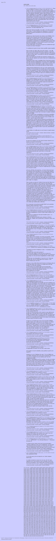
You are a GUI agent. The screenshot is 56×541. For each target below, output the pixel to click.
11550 (33, 499)
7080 (25, 515)
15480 (31, 483)
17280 (31, 476)
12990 (40, 493)
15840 (25, 482)
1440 (39, 532)
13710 (28, 490)
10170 (52, 504)
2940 (44, 527)
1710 (49, 531)
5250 (47, 520)
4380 (54, 522)
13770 (52, 489)
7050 (27, 515)
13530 (46, 490)
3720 (44, 524)
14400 (49, 487)
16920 (37, 477)
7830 (27, 512)
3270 (49, 526)
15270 (52, 483)
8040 (42, 511)
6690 (25, 516)
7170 (49, 513)
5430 (32, 520)
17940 (25, 473)
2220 (39, 529)
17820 (37, 473)
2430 (54, 528)
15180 (31, 484)
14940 (25, 485)
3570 (25, 526)
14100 (49, 488)
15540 (25, 483)
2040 (54, 529)
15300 (49, 483)
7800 (30, 512)
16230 (46, 479)
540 (41, 534)
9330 (32, 507)
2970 (42, 527)
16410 (28, 479)
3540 (27, 526)
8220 (27, 511)
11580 (31, 499)
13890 (40, 489)
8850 (39, 509)
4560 (39, 522)
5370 (37, 520)
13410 (28, 492)
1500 (34, 532)
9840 (52, 505)
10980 (31, 501)
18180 (31, 472)
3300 (47, 526)
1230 (25, 533)
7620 (44, 512)
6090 (42, 517)
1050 (39, 533)
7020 (30, 515)
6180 (34, 517)
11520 (36, 499)
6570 (34, 516)
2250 (37, 529)
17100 (49, 476)
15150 (34, 484)
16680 (31, 478)
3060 (34, 527)
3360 (42, 526)
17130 (46, 476)
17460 (43, 474)
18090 (40, 472)
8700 (52, 509)
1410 (42, 532)
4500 (44, 522)
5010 (34, 521)
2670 (34, 528)
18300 (49, 471)
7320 (37, 513)
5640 (47, 518)
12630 (46, 494)
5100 (27, 521)
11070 (51, 500)
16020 (37, 481)
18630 (46, 470)
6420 (47, 516)
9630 (39, 506)
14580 (31, 487)
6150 (37, 517)
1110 (34, 533)
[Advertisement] (11, 13)
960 (46, 533)
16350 (34, 479)
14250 (34, 488)
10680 (31, 503)
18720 (37, 470)
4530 (42, 522)
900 (49, 533)
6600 (32, 516)
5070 (30, 521)
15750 (34, 482)
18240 (25, 472)
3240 (52, 526)
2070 (52, 529)
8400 (44, 510)
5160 (54, 520)
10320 (37, 504)
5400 (34, 520)
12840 (25, 494)
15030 (46, 484)
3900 (30, 524)
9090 (52, 507)
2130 (47, 529)
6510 (39, 516)
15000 (49, 484)
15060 (43, 484)
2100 (49, 529)
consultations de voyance (45, 306)
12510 (28, 495)
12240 (25, 496)
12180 (31, 496)
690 (32, 534)
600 (38, 534)
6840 (44, 515)
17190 (40, 476)
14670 (52, 485)
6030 (47, 517)
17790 (40, 473)
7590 (47, 512)
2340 (30, 529)
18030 (46, 472)
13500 (49, 490)
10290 (40, 504)
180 (34, 535)
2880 (49, 527)
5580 (52, 518)
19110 (28, 468)
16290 (40, 479)
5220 (49, 520)
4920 (42, 521)
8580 (30, 510)
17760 (43, 473)
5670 (44, 518)
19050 (34, 468)
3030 (37, 527)
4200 (37, 523)
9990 (40, 505)
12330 (46, 495)
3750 (42, 524)
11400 (48, 499)
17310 (28, 476)
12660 (43, 494)
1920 (32, 531)
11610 (28, 499)
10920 (37, 501)
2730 (30, 528)
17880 (31, 473)
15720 (37, 482)
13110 (28, 493)
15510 (28, 483)
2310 (32, 529)
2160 (44, 529)
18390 (40, 471)
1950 (30, 531)
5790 (34, 518)
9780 (27, 506)
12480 (31, 495)
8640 (25, 510)
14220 (37, 488)
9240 (39, 507)
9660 (37, 506)
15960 (43, 481)
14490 (40, 487)
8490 (37, 510)
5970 (52, 517)
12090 (40, 496)
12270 (52, 495)
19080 (31, 468)
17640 (25, 474)
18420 (37, 471)
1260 (54, 532)
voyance (41, 21)
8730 (49, 509)
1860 (37, 531)
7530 (52, 512)
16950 (34, 477)
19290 (40, 467)
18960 (43, 468)
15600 (49, 482)
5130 (25, 521)
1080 (37, 533)
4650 (32, 522)
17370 (52, 474)
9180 (44, 507)
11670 (51, 498)
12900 (49, 493)
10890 (40, 501)
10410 (28, 504)
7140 (52, 513)
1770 (44, 531)
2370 (27, 529)
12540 (25, 495)
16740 (25, 478)
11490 (39, 499)
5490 (27, 520)
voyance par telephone (48, 21)
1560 (30, 532)
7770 (32, 512)
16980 (31, 477)
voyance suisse (38, 23)
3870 (32, 524)
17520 (37, 474)
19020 (37, 468)
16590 (40, 478)
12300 (49, 495)
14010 (28, 489)
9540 (47, 506)
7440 (27, 513)
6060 (44, 517)
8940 (32, 509)
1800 (42, 531)
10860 (43, 501)
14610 (28, 487)
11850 (33, 498)
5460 (30, 520)
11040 (25, 501)
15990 (40, 481)
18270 (52, 471)
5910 (25, 518)
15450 (34, 483)
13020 (37, 493)
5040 (32, 521)
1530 (32, 532)
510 (43, 534)
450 (47, 534)
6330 (54, 516)
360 (53, 534)
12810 (28, 494)
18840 (25, 470)
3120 (30, 527)
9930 (45, 505)
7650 (42, 512)
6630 (30, 516)
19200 (49, 467)
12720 (37, 494)
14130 (46, 488)
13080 (31, 493)
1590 (27, 532)
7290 (39, 513)
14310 (28, 488)
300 (26, 535)
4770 (54, 521)
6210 (32, 517)
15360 (43, 483)
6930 (37, 515)
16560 (43, 478)
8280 (54, 510)
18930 (46, 468)
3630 (52, 524)
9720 (32, 506)
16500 (49, 478)
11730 (45, 498)
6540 (37, 516)
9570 (44, 506)
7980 (47, 511)
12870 (52, 493)
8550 (32, 510)
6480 (42, 516)
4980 (37, 521)
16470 (52, 478)
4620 (34, 522)
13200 (49, 492)
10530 (46, 503)
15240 (25, 484)
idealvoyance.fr (33, 8)
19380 (31, 467)
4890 (44, 521)
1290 (52, 532)
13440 (25, 492)
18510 (28, 471)
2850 (52, 527)
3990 (54, 523)
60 (40, 535)
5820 (32, 518)
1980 (27, 531)
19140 (25, 468)
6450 (44, 516)
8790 (44, 509)
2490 (49, 528)
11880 (31, 498)
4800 (52, 521)
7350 (34, 513)
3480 (32, 526)
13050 (34, 493)
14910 (28, 485)
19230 (46, 467)
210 (32, 535)
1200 (27, 533)
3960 (25, 524)
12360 (43, 495)
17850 (34, 473)
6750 (52, 515)
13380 (31, 492)
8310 (52, 510)
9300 (34, 507)
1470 (37, 532)
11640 (25, 499)
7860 (25, 512)
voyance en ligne (34, 133)
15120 (37, 484)
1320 (49, 532)
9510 (49, 506)
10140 (25, 505)
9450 (54, 506)
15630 (46, 482)
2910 (47, 527)
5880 (27, 518)
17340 (25, 476)
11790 (39, 498)
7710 (37, 512)
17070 (52, 476)
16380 (31, 479)
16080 (31, 481)
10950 (34, 501)
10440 (25, 504)
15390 (40, 483)
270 (28, 535)
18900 (49, 468)
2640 (37, 528)
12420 (37, 495)
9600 (42, 506)
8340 (49, 510)
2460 (52, 528)
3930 (27, 524)
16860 (43, 477)
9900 (47, 505)
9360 (30, 507)
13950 (34, 489)
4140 (42, 523)
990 (44, 533)
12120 (37, 496)
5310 (42, 520)
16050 (34, 481)
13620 (37, 490)
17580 (31, 474)
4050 (49, 523)
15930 (46, 481)
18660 (43, 470)
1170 (30, 533)
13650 (34, 490)
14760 (43, 485)
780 (26, 534)
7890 (54, 511)
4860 (47, 521)
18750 (34, 470)
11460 (42, 499)
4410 (52, 522)
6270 (27, 517)
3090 (32, 527)
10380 (31, 504)
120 (38, 535)
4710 (27, 522)
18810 (28, 470)
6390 (49, 516)
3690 (47, 524)
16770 (52, 477)
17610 (28, 474)
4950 (39, 521)
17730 (46, 473)
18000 (49, 472)
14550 (34, 487)
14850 (34, 485)
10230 (46, 504)
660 (34, 534)
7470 (25, 513)
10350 (34, 504)
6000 (49, 517)
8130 (34, 511)
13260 (43, 492)
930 (47, 533)
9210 (42, 507)
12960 (43, 493)
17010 (28, 477)
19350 (34, 467)
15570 (52, 482)
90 (39, 535)
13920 (37, 489)
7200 (47, 513)
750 (28, 534)
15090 (40, 484)
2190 (42, 529)
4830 (49, 521)
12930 (46, 493)
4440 (49, 522)
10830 (46, 501)
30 (42, 535)
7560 (49, 512)
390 (51, 534)
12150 (34, 496)
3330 (44, 526)
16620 (37, 478)
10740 (25, 503)
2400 (25, 529)
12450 (34, 495)
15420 (37, 483)
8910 (34, 509)
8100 (37, 511)
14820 (37, 485)
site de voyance (47, 132)
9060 (54, 507)
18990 (40, 468)
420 (49, 534)
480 (45, 534)
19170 (52, 467)
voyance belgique (45, 23)
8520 (34, 510)
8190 (30, 511)
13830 (46, 489)
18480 (31, 471)
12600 (49, 494)
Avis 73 (3, 2)
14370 (52, 487)
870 (51, 533)
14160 (43, 488)
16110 (28, 481)
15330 (46, 483)
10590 (40, 503)
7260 (42, 513)
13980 (31, 489)
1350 (47, 532)
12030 (46, 496)
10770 (52, 501)
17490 (40, 474)
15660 (43, 482)
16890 (40, 477)
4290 (30, 523)
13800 (49, 489)
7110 (54, 513)
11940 (25, 498)
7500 (54, 512)
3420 (37, 526)
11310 (28, 500)
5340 (39, 520)
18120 (37, 472)
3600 (54, 524)
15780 (31, 482)
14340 (25, 488)
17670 (52, 473)
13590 (40, 490)
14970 (52, 484)
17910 (28, 473)
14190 (40, 488)
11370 (51, 499)
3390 (39, 526)
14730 (46, 485)
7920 (52, 511)
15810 (28, 482)
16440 (25, 479)
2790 (25, 528)
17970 (52, 472)
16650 (34, 478)
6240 (30, 517)
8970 (30, 509)
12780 (31, 494)
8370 (47, 510)
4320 (27, 523)
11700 (48, 498)
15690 (40, 482)
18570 (52, 470)
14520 (37, 487)
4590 (37, 522)
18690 (40, 470)
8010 (44, 511)
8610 (27, 510)
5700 (42, 518)
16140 (25, 481)
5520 (25, 520)
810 (24, 534)
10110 (28, 505)
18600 (49, 470)
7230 (44, 513)
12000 (49, 496)
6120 (39, 517)
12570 (52, 494)
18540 (25, 471)
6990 (32, 515)
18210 (28, 472)
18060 (43, 472)
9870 (49, 505)
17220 (37, 476)
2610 (39, 528)
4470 (47, 522)
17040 (25, 477)
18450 (34, 471)
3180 (25, 527)
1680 (52, 531)
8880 (37, 509)
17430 (46, 474)
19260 (43, 467)
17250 (34, 476)
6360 (52, 516)
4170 (39, 523)
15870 (52, 481)
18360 (43, 471)
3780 (39, 524)
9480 (52, 506)
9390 (27, 507)
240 (30, 535)
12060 (43, 496)
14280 (31, 488)
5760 (37, 518)
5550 (54, 518)
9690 (34, 506)
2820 (54, 527)
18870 (52, 468)
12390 (40, 495)
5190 (52, 520)
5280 (44, 520)
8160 (32, 511)
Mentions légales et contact (6, 539)
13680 (31, 490)
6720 (54, 515)
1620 (25, 532)
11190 (39, 500)
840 (53, 533)
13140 (25, 493)
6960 (34, 515)
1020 (42, 533)
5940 (54, 517)
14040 (25, 489)
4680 (30, 522)
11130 (45, 500)
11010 (28, 501)
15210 (28, 484)
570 (40, 534)
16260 (43, 479)
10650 (34, 503)
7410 (30, 513)
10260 (43, 504)
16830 (46, 477)
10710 (28, 503)
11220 (36, 500)
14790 (40, 485)
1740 (47, 531)
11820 (36, 498)
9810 (25, 506)
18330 (46, 471)
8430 (42, 510)
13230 (46, 492)
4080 (47, 523)
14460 (43, 487)
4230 (34, 523)
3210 (54, 526)
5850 (30, 518)
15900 (49, 481)
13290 (40, 492)
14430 (46, 487)
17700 (49, 473)
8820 (42, 509)
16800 (49, 477)
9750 (30, 506)
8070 (39, 511)
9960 (42, 505)
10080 (31, 505)
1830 (39, 531)
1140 (32, 533)
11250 (33, 500)
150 (36, 535)
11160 (42, 500)
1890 (34, 531)
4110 (44, 523)
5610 (49, 518)
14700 (49, 485)
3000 (39, 527)
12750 (34, 494)
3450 (34, 526)
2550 (44, 528)
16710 (28, 478)
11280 (31, 500)
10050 (34, 505)
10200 (49, 504)
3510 (30, 526)
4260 (32, 523)
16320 (37, 479)
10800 (49, 501)
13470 (52, 490)
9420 (25, 507)
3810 (37, 524)
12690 (40, 494)
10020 (37, 505)
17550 (34, 474)
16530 (46, 478)
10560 (43, 503)
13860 (43, 489)
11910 (28, 498)
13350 (34, 492)
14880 (31, 485)
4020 (52, 523)
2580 (42, 528)
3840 (34, 524)
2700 (32, 528)
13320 (37, 492)
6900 (39, 515)
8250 (25, 511)
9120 (49, 507)
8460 (39, 510)
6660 (27, 516)
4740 (25, 522)
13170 (52, 492)
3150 (27, 527)
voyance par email (30, 23)
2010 (25, 531)
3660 (49, 524)
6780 (49, 515)
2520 (47, 528)
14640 (25, 487)
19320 (37, 467)
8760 (47, 509)
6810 (47, 515)
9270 (37, 507)
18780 (31, 470)
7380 (32, 513)
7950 (49, 511)
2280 (34, 529)
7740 (34, 512)
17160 (43, 476)
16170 (52, 479)
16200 (49, 479)
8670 (54, 509)
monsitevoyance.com (34, 105)
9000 (27, 509)
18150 (34, 472)
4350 (25, 523)
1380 (44, 532)
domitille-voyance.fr (34, 302)
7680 (39, 512)
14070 (52, 488)
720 (30, 534)
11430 (45, 499)
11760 (42, 498)
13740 (25, 490)
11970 (52, 496)
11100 (48, 500)
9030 (25, 509)
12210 (28, 496)
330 (24, 535)
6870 (42, 515)
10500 (49, 503)
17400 (49, 474)
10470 (52, 503)
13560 (43, 490)
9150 (47, 507)
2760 (27, 528)
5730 (39, 518)
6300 (25, 517)
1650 (54, 531)
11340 (25, 500)
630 (36, 534)
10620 (37, 503)
